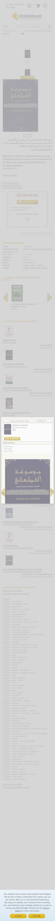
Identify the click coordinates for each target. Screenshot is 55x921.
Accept (18, 916)
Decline (36, 916)
